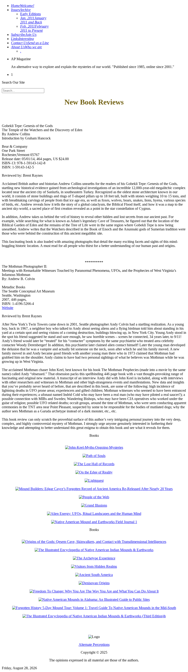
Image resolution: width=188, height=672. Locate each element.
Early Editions (30, 14)
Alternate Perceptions (94, 644)
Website (7, 308)
